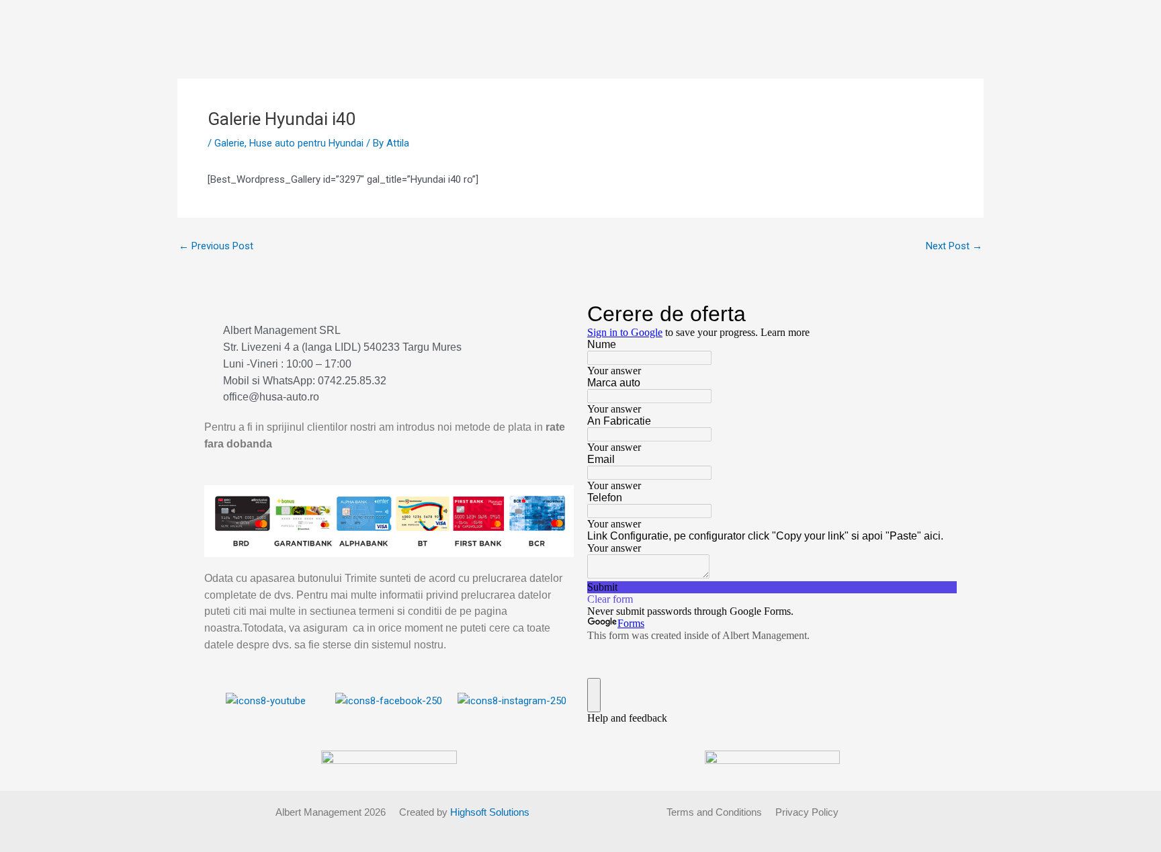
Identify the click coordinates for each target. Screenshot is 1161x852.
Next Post (954, 246)
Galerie (229, 143)
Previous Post (216, 246)
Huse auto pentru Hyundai (306, 143)
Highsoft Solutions (489, 812)
